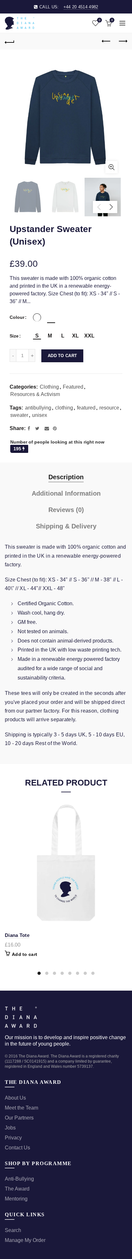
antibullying (38, 407)
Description (66, 477)
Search (13, 1230)
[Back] (10, 41)
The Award (17, 1189)
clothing (64, 407)
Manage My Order (25, 1240)
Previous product (106, 41)
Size (14, 335)
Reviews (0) (66, 509)
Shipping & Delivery (66, 526)
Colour (17, 317)
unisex (39, 415)
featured (86, 407)
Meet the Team (21, 1108)
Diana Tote (17, 935)
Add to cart (62, 355)
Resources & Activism (35, 394)
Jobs (10, 1127)
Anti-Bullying (19, 1179)
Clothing (49, 387)
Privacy (13, 1137)
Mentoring (16, 1198)
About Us (15, 1098)
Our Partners (19, 1117)
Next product (122, 41)
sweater (19, 415)
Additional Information (66, 493)
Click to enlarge (111, 167)
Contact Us (17, 1147)
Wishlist (99, 20)
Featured (73, 387)
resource (109, 407)
